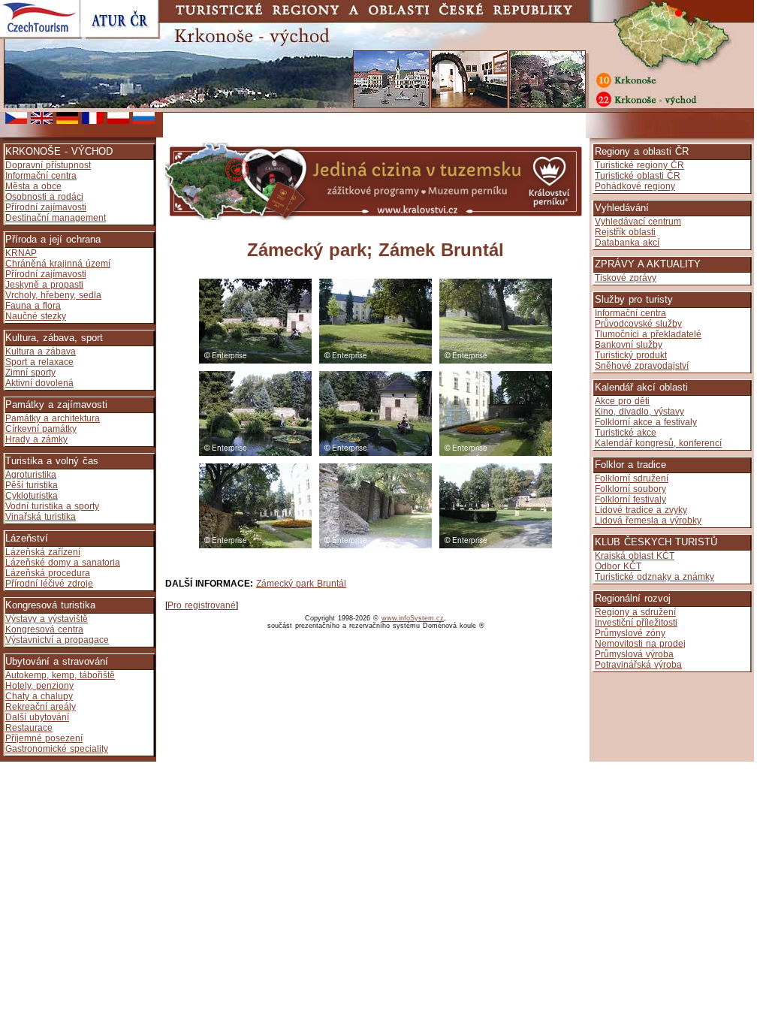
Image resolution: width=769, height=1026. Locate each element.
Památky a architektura (52, 418)
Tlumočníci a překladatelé (648, 334)
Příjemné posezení (44, 738)
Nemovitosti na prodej (640, 643)
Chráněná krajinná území (57, 263)
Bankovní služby (628, 344)
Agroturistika (30, 474)
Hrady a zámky (36, 439)
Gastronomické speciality (56, 749)
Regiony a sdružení (635, 612)
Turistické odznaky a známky (654, 577)
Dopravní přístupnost (48, 165)
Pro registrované (201, 605)
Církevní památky (41, 429)
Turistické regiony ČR (639, 165)
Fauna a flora (33, 305)
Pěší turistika (31, 485)
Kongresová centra (44, 629)
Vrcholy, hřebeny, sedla (53, 295)
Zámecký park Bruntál (301, 583)
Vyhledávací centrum (638, 221)
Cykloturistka (31, 495)
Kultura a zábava (40, 351)
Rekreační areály (40, 707)
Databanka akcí (627, 242)
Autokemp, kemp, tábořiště (60, 675)
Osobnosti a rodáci (44, 197)
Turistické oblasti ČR (637, 175)
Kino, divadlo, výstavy (639, 411)
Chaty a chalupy (39, 696)
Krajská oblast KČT (634, 556)
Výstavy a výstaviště (46, 619)
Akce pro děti (622, 401)
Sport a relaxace (39, 362)
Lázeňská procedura (47, 573)
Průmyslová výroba (634, 654)
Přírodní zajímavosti (45, 207)
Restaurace (29, 728)
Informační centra (41, 175)
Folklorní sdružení (631, 478)
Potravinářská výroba (638, 664)
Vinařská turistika (40, 516)
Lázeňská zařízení (42, 552)
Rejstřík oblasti (625, 232)
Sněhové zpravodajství (642, 366)
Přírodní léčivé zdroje (49, 583)
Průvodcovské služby (638, 323)
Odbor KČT (618, 566)
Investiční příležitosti (636, 622)
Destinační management (55, 218)
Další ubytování (37, 717)
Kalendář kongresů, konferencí (658, 443)
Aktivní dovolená (39, 383)
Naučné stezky (35, 316)
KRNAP (21, 253)
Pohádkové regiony (635, 186)
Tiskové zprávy (625, 278)
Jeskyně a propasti (44, 284)
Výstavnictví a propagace (57, 640)
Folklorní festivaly (630, 499)
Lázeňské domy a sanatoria (62, 562)
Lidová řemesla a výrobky (648, 520)
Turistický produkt (631, 355)
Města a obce (33, 186)
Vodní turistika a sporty (52, 506)
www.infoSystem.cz (412, 618)
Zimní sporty (30, 372)
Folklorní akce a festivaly (646, 422)
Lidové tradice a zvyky (641, 510)
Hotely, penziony (39, 685)
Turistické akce (625, 432)
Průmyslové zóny (630, 633)
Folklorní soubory (630, 489)
